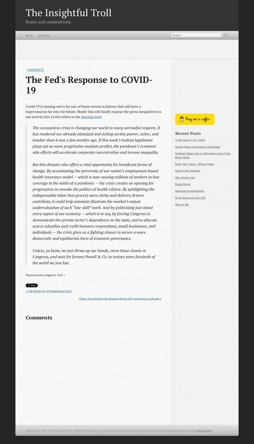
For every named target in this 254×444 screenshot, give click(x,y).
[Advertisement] (127, 49)
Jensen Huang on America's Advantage (197, 147)
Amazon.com (203, 430)
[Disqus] (93, 372)
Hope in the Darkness (187, 170)
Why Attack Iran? (185, 177)
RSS (226, 35)
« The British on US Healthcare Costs (49, 291)
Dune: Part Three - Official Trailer (194, 164)
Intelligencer (91, 117)
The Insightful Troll (69, 12)
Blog (29, 35)
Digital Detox (183, 184)
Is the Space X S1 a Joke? (190, 140)
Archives (44, 35)
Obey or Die (182, 204)
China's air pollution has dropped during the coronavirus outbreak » (120, 298)
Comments (35, 70)
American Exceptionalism (189, 191)
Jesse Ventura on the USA (190, 198)
